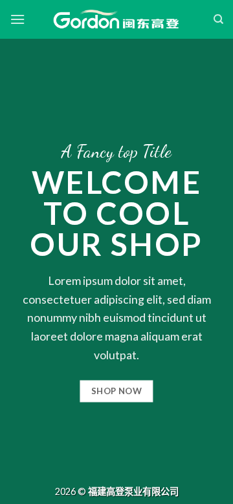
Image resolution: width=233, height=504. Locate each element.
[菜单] (17, 19)
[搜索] (218, 19)
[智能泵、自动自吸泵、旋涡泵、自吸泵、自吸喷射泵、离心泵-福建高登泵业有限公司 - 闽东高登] (116, 19)
